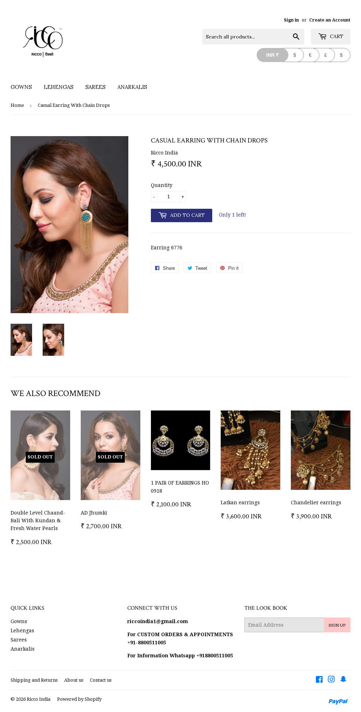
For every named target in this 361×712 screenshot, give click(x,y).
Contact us (100, 680)
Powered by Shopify (79, 699)
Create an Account (329, 20)
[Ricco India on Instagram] (331, 680)
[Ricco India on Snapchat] (343, 680)
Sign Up (337, 625)
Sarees (95, 87)
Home (17, 105)
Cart (336, 36)
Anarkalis (132, 87)
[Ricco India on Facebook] (319, 680)
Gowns (21, 87)
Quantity (161, 185)
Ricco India (38, 699)
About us (73, 680)
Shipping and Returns (34, 680)
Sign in (291, 20)
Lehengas (58, 87)
